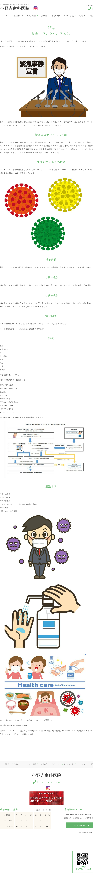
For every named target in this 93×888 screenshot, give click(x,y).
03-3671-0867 (48, 781)
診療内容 (44, 16)
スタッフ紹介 (31, 16)
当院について (19, 16)
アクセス (82, 16)
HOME (6, 16)
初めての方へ (56, 16)
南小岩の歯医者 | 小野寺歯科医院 (13, 725)
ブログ (32, 731)
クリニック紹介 (69, 16)
